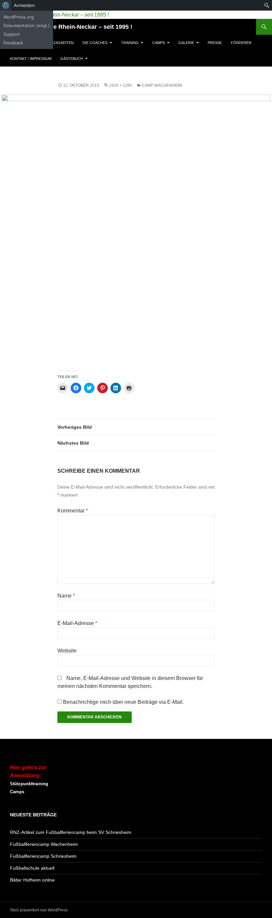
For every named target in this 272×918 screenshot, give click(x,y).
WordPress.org (18, 17)
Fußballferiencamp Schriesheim (43, 856)
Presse (215, 43)
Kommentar (72, 510)
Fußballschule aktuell (32, 868)
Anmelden (24, 5)
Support (11, 34)
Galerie (186, 43)
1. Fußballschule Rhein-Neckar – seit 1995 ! (71, 27)
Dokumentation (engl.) (26, 25)
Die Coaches (95, 43)
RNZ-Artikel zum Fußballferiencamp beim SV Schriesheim (70, 832)
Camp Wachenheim (162, 85)
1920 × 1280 (120, 85)
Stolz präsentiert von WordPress (39, 910)
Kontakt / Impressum (30, 59)
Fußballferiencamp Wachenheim (44, 844)
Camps (158, 43)
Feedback (13, 42)
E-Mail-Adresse (77, 623)
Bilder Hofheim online (32, 880)
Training (130, 43)
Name (66, 596)
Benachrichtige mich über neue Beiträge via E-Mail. (123, 702)
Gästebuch (71, 59)
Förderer (241, 43)
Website (67, 650)
